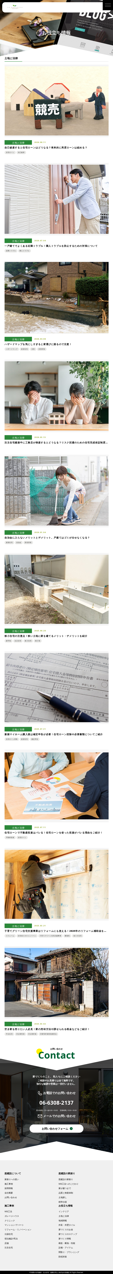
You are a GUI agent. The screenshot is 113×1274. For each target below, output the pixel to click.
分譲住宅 (9, 1234)
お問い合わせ (11, 1197)
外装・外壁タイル (67, 1225)
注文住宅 (9, 1247)
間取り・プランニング (69, 1252)
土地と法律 (64, 1216)
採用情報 (9, 1188)
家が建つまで (65, 1188)
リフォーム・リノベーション (18, 1229)
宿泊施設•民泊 (11, 1238)
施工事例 (9, 1183)
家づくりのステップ (68, 1234)
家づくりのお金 (66, 1229)
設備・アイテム (66, 1247)
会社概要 (9, 1192)
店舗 (7, 1243)
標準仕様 (63, 1201)
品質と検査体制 (66, 1192)
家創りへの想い (12, 1179)
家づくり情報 (65, 1238)
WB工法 (8, 1211)
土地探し (63, 1197)
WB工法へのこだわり (68, 1183)
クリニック (10, 1220)
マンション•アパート (14, 1225)
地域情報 (63, 1220)
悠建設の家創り (66, 1179)
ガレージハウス (12, 1216)
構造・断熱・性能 (67, 1243)
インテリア (64, 1211)
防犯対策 (63, 1256)
